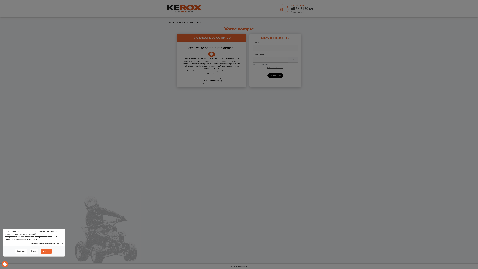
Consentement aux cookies (5, 264)
